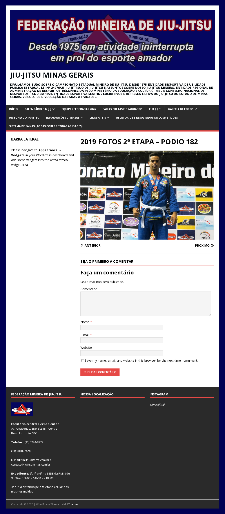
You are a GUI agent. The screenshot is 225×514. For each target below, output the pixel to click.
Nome (85, 322)
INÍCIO (13, 109)
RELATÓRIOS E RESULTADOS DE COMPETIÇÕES (147, 117)
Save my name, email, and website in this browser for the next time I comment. (141, 360)
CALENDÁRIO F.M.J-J (38, 109)
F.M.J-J (153, 109)
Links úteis (98, 117)
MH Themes (71, 504)
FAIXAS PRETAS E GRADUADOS (122, 109)
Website (86, 347)
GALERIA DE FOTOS (180, 109)
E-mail (85, 335)
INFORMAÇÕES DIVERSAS (62, 117)
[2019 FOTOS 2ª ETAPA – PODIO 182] (147, 237)
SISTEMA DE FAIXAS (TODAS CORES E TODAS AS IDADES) (45, 126)
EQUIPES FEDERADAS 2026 (79, 109)
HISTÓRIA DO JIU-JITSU (24, 117)
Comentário (88, 289)
